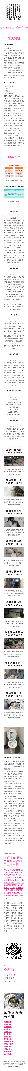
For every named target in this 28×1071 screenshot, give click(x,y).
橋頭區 (8, 893)
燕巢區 (18, 888)
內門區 (11, 882)
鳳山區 (18, 877)
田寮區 (6, 895)
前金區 (8, 875)
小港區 (13, 877)
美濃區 (6, 882)
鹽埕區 (21, 875)
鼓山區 (10, 872)
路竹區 (20, 885)
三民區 (15, 872)
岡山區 (12, 870)
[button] (4, 12)
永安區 (12, 888)
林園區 (16, 890)
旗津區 (7, 877)
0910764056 (9, 974)
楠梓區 (18, 870)
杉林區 (21, 880)
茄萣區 (14, 885)
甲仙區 (10, 880)
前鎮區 (14, 875)
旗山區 (6, 870)
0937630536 (10, 981)
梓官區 (14, 893)
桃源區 (11, 895)
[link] (14, 12)
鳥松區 (6, 888)
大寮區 (10, 890)
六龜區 (15, 880)
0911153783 (9, 978)
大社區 (19, 893)
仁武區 (17, 882)
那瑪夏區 (18, 895)
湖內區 (8, 885)
